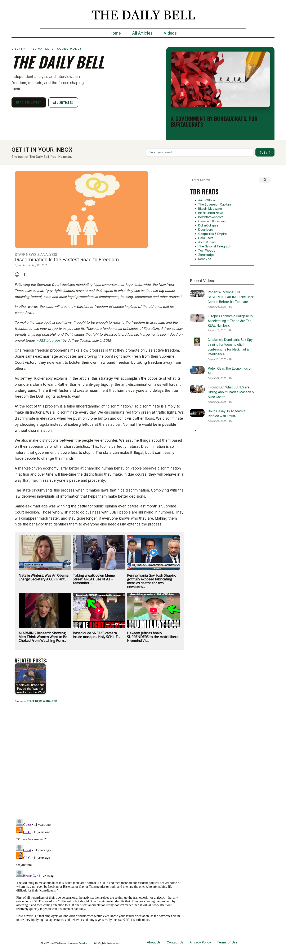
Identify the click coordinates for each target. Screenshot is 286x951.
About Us (154, 942)
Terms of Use (227, 942)
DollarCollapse (208, 225)
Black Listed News (210, 213)
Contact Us (175, 942)
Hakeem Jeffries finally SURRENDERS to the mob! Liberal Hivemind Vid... (153, 636)
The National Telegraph (214, 246)
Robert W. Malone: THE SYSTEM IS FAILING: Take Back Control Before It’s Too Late (231, 297)
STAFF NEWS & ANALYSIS (42, 701)
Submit (265, 152)
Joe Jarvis (24, 265)
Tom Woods (206, 250)
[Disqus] (99, 761)
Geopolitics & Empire (212, 233)
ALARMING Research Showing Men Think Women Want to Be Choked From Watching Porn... (43, 636)
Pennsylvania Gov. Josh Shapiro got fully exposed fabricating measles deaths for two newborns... (151, 581)
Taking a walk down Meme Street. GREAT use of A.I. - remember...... (94, 579)
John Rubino (207, 242)
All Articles (142, 33)
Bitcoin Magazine (210, 208)
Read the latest (28, 102)
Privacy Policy (200, 942)
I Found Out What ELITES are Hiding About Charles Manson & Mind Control (231, 392)
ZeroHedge (206, 254)
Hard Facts (205, 238)
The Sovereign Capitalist (215, 204)
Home (115, 33)
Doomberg (205, 229)
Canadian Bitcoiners (212, 221)
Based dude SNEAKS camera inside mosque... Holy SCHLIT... (96, 635)
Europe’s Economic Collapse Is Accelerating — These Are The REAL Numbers (230, 321)
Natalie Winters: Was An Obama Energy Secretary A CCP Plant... (43, 577)
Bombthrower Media (73, 943)
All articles (63, 102)
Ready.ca (204, 259)
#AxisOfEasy (207, 200)
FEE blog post (50, 340)
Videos (170, 33)
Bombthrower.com (210, 217)
